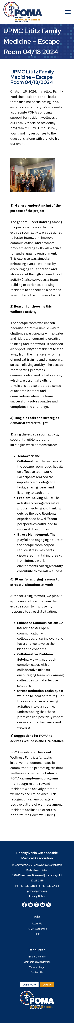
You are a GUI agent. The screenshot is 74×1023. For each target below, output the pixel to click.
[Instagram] (36, 904)
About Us (37, 923)
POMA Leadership (37, 928)
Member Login (37, 967)
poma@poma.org (37, 891)
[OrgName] (22, 12)
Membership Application (37, 961)
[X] (48, 904)
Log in (47, 984)
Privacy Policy (37, 896)
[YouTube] (42, 904)
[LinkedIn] (30, 904)
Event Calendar (37, 956)
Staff (37, 934)
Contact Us (37, 972)
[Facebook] (24, 904)
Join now (29, 984)
